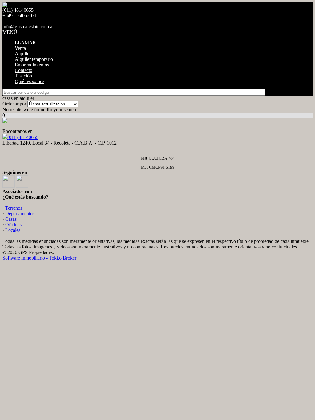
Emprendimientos (32, 64)
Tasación (23, 75)
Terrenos (13, 208)
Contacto (23, 70)
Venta (20, 48)
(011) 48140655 (22, 137)
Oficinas (13, 224)
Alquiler (23, 53)
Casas (11, 219)
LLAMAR (25, 42)
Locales (12, 230)
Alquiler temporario (34, 59)
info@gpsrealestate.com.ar (28, 26)
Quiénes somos (29, 81)
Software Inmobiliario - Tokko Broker (39, 257)
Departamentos (19, 213)
